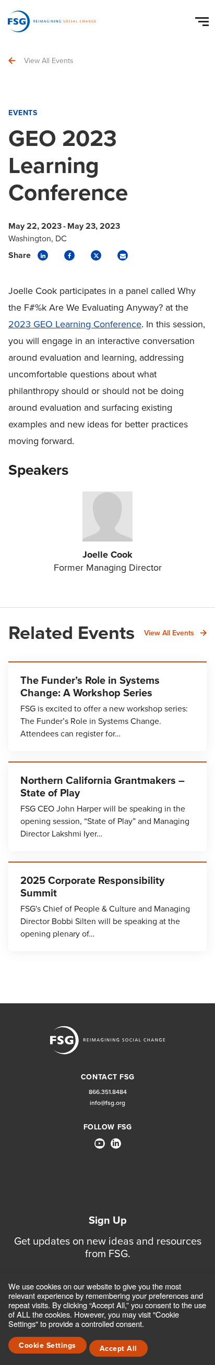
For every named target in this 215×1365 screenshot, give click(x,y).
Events (22, 112)
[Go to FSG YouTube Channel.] (99, 1143)
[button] (203, 19)
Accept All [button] (118, 1348)
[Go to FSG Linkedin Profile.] (116, 1143)
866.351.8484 (108, 1092)
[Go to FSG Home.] (52, 21)
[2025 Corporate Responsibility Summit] (107, 906)
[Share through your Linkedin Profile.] (43, 255)
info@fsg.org (107, 1103)
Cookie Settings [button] (47, 1345)
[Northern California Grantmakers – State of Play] (107, 806)
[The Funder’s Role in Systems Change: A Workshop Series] (107, 706)
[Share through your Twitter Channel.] (96, 255)
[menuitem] (99, 1147)
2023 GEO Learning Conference (74, 324)
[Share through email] (122, 255)
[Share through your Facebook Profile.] (69, 255)
